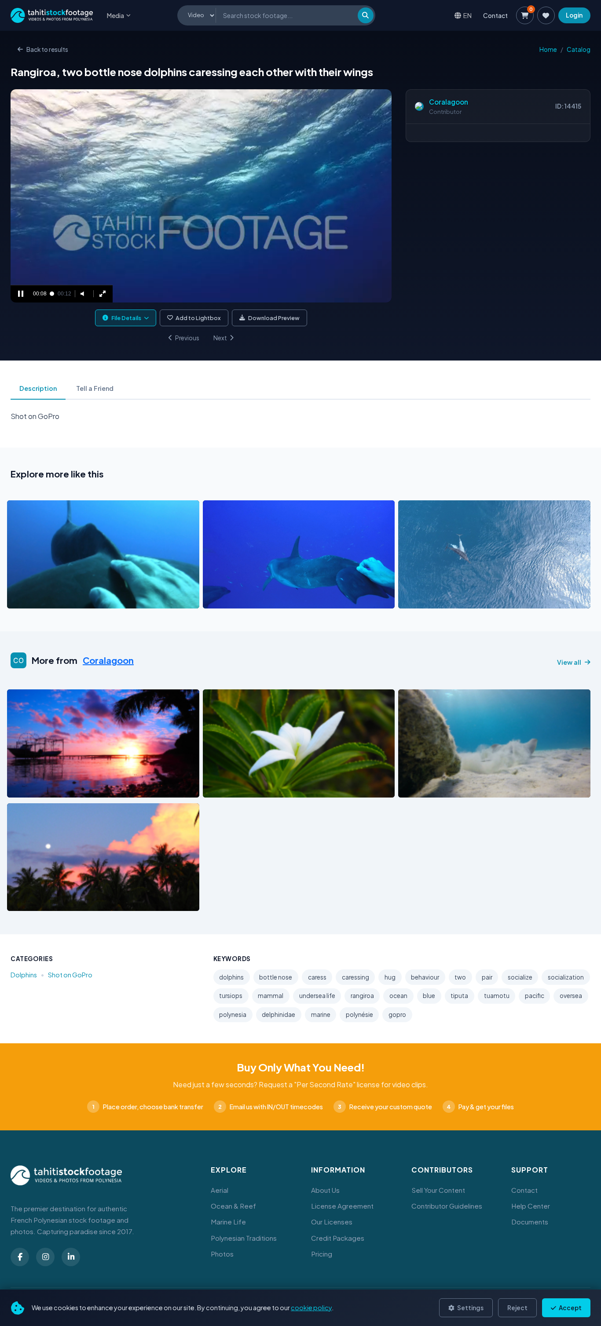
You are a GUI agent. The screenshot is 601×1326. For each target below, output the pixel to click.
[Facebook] (20, 1257)
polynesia (232, 1014)
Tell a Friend (95, 388)
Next (220, 338)
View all (569, 662)
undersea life (317, 995)
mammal (270, 995)
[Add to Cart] (19, 599)
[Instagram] (45, 1257)
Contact (495, 15)
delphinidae (278, 1014)
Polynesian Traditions (244, 1238)
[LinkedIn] (71, 1257)
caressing (355, 977)
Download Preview (274, 317)
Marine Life (228, 1221)
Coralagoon (448, 102)
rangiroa (362, 995)
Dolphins (24, 975)
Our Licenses (331, 1221)
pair (487, 977)
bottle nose (275, 977)
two (460, 977)
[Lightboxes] (546, 15)
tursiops (230, 995)
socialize (520, 977)
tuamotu (496, 995)
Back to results (47, 49)
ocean (398, 995)
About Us (325, 1190)
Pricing (321, 1254)
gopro (397, 1014)
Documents (529, 1221)
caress (317, 977)
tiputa (459, 995)
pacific (534, 995)
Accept (570, 1307)
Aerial (219, 1190)
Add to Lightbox (198, 317)
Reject (517, 1307)
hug (390, 977)
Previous (187, 338)
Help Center (530, 1206)
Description (38, 388)
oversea (571, 995)
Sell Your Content (438, 1190)
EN (467, 15)
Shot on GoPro (70, 975)
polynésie (359, 1014)
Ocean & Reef (233, 1206)
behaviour (425, 977)
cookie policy (311, 1307)
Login (574, 15)
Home (548, 49)
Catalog (578, 49)
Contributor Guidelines (446, 1206)
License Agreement (342, 1206)
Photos (222, 1254)
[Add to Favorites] (36, 599)
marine (320, 1014)
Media (115, 15)
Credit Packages (337, 1238)
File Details (126, 317)
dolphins (231, 977)
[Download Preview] (52, 599)
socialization (566, 977)
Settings (470, 1307)
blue (429, 995)
